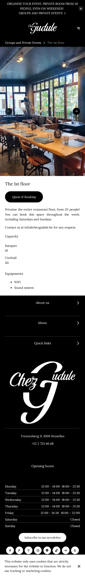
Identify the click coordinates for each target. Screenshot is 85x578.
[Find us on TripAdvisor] (66, 550)
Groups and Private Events (23, 43)
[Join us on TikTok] (56, 550)
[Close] (79, 566)
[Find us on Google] (28, 550)
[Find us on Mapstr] (47, 550)
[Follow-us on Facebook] (10, 550)
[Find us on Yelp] (75, 550)
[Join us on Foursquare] (19, 550)
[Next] (76, 111)
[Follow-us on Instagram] (38, 550)
